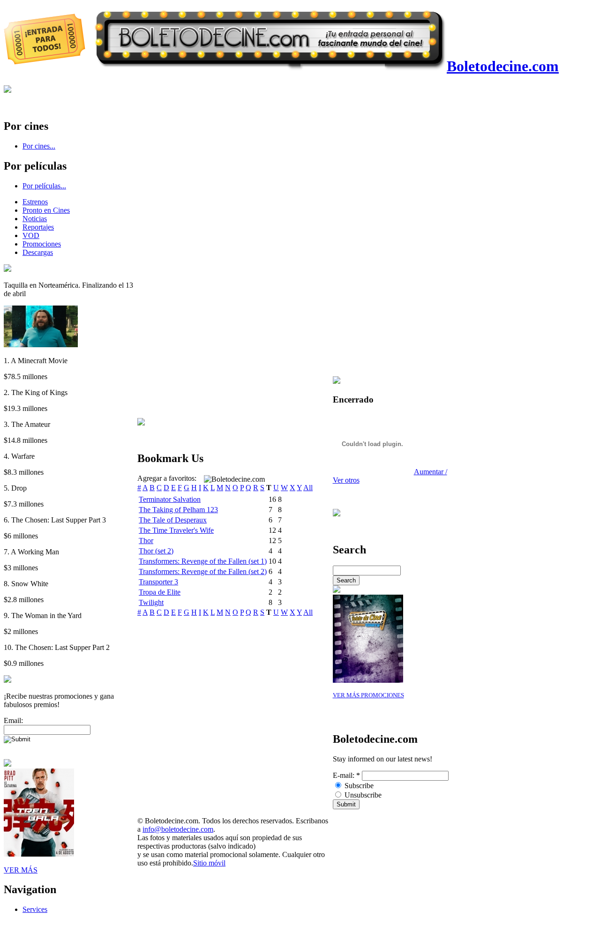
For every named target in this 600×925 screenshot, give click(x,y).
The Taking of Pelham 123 (178, 510)
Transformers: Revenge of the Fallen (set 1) (203, 561)
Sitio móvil (209, 863)
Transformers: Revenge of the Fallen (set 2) (203, 571)
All (308, 488)
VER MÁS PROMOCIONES (368, 695)
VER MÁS (21, 870)
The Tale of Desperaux (173, 520)
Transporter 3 (158, 582)
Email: (13, 720)
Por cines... (38, 146)
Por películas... (44, 186)
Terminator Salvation (170, 499)
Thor (146, 541)
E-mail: (346, 775)
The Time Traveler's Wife (176, 530)
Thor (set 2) (156, 551)
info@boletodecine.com (177, 829)
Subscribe (358, 786)
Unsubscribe (362, 795)
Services (34, 909)
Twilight (151, 602)
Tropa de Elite (159, 592)
